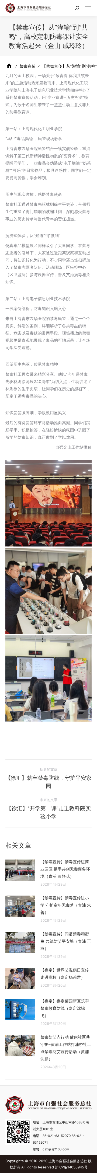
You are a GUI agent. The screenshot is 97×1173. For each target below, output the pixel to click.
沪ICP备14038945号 (71, 1167)
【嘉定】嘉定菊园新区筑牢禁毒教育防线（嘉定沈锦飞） (64, 1008)
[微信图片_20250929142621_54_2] (48, 503)
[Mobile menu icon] (88, 8)
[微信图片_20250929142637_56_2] (48, 678)
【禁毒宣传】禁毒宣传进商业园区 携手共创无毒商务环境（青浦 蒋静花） (65, 869)
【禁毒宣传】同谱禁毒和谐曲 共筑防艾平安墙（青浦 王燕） (65, 941)
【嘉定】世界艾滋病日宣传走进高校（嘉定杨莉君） (64, 973)
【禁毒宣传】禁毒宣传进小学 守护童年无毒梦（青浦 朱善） (65, 905)
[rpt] (48, 591)
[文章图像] (20, 870)
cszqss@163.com (56, 1149)
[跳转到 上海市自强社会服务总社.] (9, 65)
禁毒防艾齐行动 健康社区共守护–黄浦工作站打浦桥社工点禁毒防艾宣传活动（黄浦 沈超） (65, 1048)
